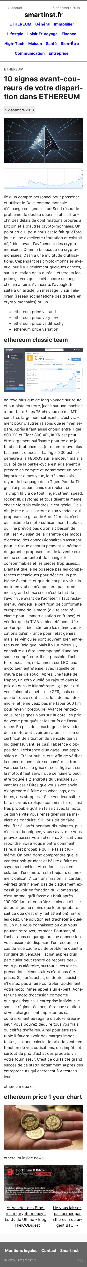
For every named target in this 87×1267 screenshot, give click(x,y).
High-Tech (14, 43)
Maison (35, 43)
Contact (48, 1250)
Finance (69, 33)
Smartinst (69, 1250)
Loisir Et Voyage (42, 33)
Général (42, 24)
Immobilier (64, 24)
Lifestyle (15, 33)
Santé (51, 43)
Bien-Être (70, 43)
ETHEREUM (20, 24)
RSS (80, 1260)
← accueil (14, 8)
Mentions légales (21, 1250)
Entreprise (59, 53)
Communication (30, 53)
